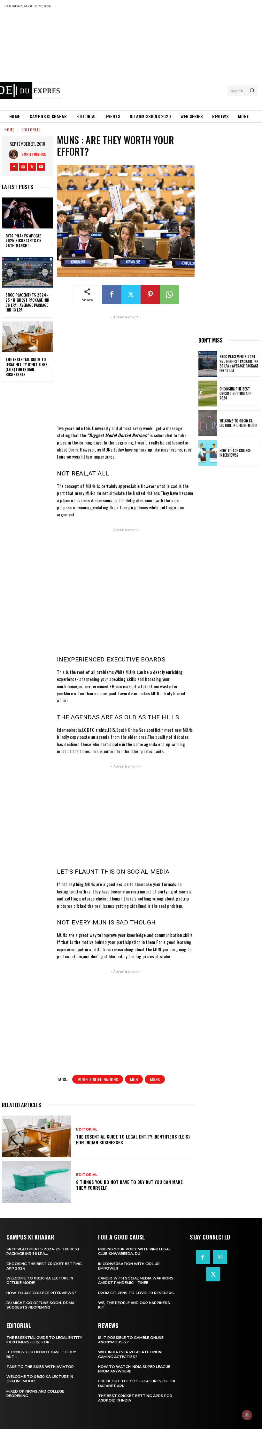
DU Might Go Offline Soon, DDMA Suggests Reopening (40, 1305)
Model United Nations (97, 1079)
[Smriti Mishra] (15, 154)
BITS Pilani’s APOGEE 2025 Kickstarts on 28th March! (23, 240)
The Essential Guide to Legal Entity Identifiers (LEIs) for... (44, 1339)
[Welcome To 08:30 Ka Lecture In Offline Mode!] (207, 423)
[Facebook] (14, 167)
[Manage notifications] (247, 1415)
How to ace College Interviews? (235, 453)
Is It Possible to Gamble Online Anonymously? (131, 1339)
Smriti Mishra (33, 154)
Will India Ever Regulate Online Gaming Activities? (131, 1354)
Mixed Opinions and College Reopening (35, 1393)
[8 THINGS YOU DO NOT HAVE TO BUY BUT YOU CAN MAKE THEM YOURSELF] (36, 1182)
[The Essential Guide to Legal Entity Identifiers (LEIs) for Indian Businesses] (27, 336)
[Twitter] (32, 167)
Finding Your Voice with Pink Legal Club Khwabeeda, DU (134, 1251)
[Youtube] (41, 167)
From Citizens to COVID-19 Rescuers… (137, 1293)
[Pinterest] (150, 294)
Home (9, 129)
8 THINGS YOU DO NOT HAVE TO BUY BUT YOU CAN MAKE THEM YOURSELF (129, 1184)
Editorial (31, 129)
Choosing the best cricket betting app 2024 (235, 393)
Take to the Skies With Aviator (40, 1366)
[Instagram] (23, 167)
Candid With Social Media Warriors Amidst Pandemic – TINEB (135, 1280)
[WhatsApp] (169, 294)
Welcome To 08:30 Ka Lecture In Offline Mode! (238, 423)
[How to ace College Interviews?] (207, 453)
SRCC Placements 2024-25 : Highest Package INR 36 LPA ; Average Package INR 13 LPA (27, 302)
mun (134, 1079)
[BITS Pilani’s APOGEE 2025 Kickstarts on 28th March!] (27, 212)
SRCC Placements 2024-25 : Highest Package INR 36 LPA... (43, 1251)
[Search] (252, 91)
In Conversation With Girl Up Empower (129, 1266)
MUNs (155, 1079)
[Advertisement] (161, 59)
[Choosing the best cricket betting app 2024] (207, 393)
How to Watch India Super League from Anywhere (134, 1368)
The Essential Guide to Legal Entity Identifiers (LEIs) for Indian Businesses (26, 367)
